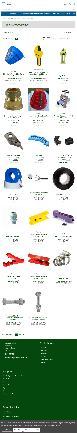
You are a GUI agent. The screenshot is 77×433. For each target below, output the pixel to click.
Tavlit (43, 362)
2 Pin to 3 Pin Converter (63, 155)
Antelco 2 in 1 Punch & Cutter (14, 277)
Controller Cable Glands (13, 236)
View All (44, 365)
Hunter (43, 347)
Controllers (7, 379)
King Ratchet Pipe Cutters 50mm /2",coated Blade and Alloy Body (38, 74)
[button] (38, 32)
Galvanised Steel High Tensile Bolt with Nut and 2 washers (13, 317)
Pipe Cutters (63, 76)
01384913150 (9, 354)
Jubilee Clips (63, 278)
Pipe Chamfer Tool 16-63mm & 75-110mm (13, 75)
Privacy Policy (54, 425)
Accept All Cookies (32, 430)
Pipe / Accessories (9, 385)
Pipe (4, 382)
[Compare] (70, 5)
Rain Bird (44, 350)
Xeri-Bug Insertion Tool (63, 236)
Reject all (17, 430)
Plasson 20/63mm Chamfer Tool (38, 117)
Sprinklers (6, 388)
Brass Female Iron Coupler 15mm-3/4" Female (13, 117)
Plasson (44, 353)
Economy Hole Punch (13, 155)
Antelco (43, 356)
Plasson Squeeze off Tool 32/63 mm (63, 117)
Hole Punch (38, 155)
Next (20, 39)
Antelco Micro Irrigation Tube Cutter (38, 277)
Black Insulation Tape (63, 194)
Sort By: (56, 39)
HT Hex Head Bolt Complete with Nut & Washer (38, 318)
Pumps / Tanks (8, 394)
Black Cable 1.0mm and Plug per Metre (38, 193)
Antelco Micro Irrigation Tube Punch (38, 235)
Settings (7, 430)
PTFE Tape (13, 194)
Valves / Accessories (10, 391)
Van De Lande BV (47, 359)
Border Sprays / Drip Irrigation (13, 376)
